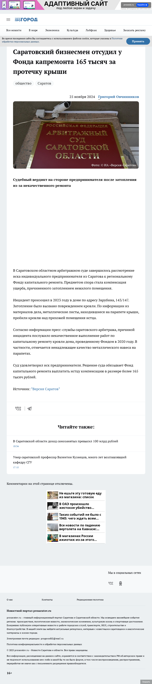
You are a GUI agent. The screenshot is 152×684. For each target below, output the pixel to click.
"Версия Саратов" (45, 389)
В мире (33, 30)
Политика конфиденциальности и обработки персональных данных (44, 644)
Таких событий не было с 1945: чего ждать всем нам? (80, 517)
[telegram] (31, 408)
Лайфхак (91, 30)
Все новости (13, 30)
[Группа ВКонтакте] (111, 583)
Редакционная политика (90, 599)
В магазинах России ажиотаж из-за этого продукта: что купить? (78, 538)
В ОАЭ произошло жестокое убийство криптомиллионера (76, 506)
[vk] (18, 408)
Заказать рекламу (134, 30)
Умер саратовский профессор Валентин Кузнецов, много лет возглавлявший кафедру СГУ (69, 462)
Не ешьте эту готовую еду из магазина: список (80, 495)
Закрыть (146, 681)
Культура (72, 30)
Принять (138, 41)
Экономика (52, 30)
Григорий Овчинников (118, 96)
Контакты (47, 599)
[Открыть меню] (8, 19)
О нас (10, 599)
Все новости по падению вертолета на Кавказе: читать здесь (79, 527)
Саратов (44, 83)
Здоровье (110, 30)
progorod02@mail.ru (52, 638)
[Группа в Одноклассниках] (120, 583)
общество (23, 83)
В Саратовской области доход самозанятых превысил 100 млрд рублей (65, 443)
